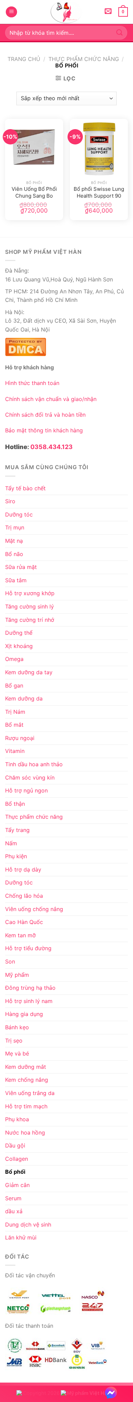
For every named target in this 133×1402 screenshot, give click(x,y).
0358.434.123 (51, 446)
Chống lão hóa (24, 895)
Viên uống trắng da (30, 1093)
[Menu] (11, 12)
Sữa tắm (16, 580)
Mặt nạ (14, 540)
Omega (14, 659)
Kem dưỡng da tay (29, 672)
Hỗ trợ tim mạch (26, 1106)
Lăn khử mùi (20, 1237)
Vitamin (15, 751)
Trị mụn (14, 527)
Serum (13, 1198)
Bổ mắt (14, 724)
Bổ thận (15, 803)
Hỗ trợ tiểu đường (28, 948)
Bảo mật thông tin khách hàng (44, 430)
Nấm (11, 843)
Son (10, 961)
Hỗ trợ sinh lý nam (29, 1001)
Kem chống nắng (26, 1079)
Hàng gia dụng (24, 1014)
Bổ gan (14, 685)
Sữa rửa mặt (21, 567)
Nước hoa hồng (25, 1132)
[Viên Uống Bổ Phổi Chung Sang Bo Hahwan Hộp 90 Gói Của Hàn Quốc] (34, 148)
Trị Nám (15, 711)
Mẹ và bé (17, 1053)
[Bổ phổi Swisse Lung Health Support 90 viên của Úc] (99, 148)
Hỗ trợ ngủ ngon (26, 790)
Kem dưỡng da (24, 698)
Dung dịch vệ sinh (28, 1224)
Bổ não (14, 554)
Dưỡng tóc (19, 514)
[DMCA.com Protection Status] (25, 346)
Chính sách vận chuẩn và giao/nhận (51, 399)
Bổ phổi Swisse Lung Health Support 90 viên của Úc (99, 192)
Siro (10, 501)
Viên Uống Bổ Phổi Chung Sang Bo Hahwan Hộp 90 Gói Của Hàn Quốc (34, 192)
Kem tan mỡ (20, 935)
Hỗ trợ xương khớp (30, 593)
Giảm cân (17, 1185)
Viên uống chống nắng (34, 909)
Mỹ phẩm (17, 974)
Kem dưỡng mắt (25, 1066)
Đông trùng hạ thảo (30, 987)
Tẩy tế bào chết (25, 488)
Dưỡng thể (18, 632)
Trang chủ (24, 59)
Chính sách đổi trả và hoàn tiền (45, 414)
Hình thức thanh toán (32, 383)
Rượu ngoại (19, 738)
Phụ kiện (16, 856)
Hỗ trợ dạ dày (23, 869)
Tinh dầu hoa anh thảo (34, 764)
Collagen (16, 1158)
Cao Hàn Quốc (24, 922)
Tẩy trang (17, 830)
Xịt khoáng (19, 646)
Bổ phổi (15, 1171)
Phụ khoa (17, 1119)
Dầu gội (15, 1145)
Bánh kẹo (17, 1027)
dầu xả (14, 1211)
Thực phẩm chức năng (83, 59)
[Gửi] (120, 32)
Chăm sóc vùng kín (30, 777)
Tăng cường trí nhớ (29, 619)
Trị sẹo (14, 1040)
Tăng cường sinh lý (29, 606)
